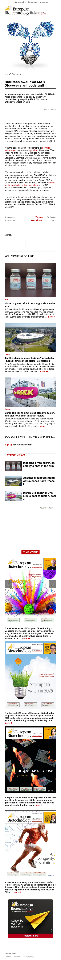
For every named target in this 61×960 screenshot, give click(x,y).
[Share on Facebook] (10, 243)
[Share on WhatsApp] (30, 243)
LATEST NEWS (15, 455)
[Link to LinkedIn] (50, 953)
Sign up (8, 444)
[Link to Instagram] (54, 953)
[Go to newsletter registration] (30, 918)
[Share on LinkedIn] (41, 243)
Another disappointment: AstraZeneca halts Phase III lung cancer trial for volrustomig (29, 359)
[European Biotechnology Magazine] (25, 10)
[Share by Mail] (51, 243)
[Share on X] (20, 243)
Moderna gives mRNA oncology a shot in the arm (30, 305)
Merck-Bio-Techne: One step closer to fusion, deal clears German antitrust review (30, 414)
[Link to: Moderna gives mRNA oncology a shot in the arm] (30, 280)
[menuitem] (20, 2)
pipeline (33, 150)
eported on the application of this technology (30, 184)
